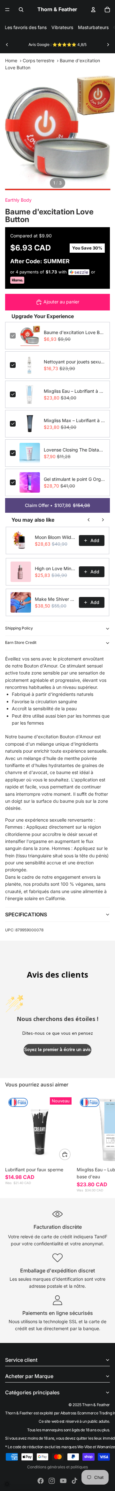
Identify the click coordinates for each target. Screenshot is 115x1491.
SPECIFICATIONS (26, 914)
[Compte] (93, 10)
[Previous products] (89, 519)
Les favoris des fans (26, 27)
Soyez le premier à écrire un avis (57, 1050)
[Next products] (103, 519)
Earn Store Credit (20, 642)
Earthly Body (18, 200)
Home (11, 60)
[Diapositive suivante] (108, 45)
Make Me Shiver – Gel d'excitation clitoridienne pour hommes (55, 599)
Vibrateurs (62, 27)
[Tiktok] (74, 1481)
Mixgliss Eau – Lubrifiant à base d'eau (74, 391)
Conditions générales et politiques (57, 1467)
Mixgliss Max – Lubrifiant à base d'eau (74, 420)
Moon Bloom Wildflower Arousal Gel (55, 537)
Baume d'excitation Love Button (74, 332)
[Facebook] (40, 1481)
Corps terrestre (38, 60)
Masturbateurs (93, 27)
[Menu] (7, 9)
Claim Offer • (57, 505)
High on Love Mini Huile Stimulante (55, 568)
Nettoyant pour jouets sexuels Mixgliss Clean (74, 361)
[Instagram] (52, 1481)
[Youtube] (63, 1481)
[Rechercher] (21, 10)
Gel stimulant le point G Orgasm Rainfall (74, 479)
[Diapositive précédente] (7, 45)
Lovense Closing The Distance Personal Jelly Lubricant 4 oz (74, 449)
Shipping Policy (19, 628)
